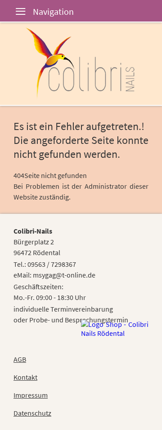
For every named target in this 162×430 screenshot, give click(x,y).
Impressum (31, 395)
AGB (20, 359)
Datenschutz (32, 412)
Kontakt (25, 377)
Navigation (13, 12)
